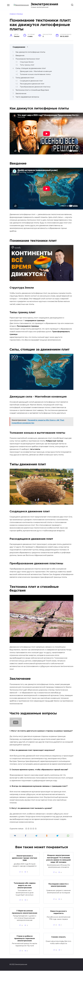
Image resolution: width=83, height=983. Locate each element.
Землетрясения (44, 4)
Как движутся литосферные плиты (30, 52)
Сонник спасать (58, 937)
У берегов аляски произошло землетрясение (24, 912)
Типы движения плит (25, 78)
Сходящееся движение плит (31, 81)
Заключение (21, 93)
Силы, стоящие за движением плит (31, 68)
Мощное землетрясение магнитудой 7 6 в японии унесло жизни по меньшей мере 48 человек (58, 858)
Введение (20, 55)
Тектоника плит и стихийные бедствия (32, 90)
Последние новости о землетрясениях (58, 885)
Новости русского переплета (58, 912)
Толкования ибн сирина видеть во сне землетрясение (24, 885)
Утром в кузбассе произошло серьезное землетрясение (24, 938)
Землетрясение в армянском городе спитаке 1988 (24, 858)
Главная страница (16, 14)
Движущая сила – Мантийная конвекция (36, 71)
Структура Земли (27, 62)
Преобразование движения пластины (35, 87)
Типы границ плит (27, 65)
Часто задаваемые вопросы (27, 97)
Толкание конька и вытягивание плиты (35, 74)
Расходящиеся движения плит (32, 84)
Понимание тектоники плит (28, 59)
